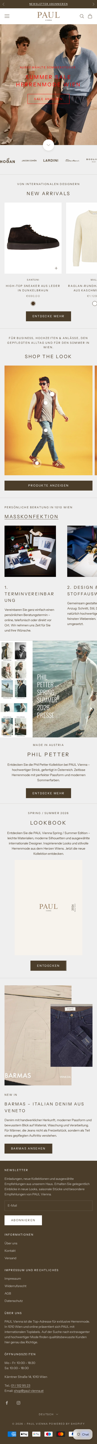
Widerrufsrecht (15, 1286)
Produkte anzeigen (48, 485)
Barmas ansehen (28, 1148)
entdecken (48, 965)
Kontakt (10, 1251)
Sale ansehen (48, 99)
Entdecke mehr (48, 316)
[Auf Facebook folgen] (7, 1403)
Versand (10, 1258)
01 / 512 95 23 (20, 1386)
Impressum (13, 1279)
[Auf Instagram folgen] (18, 1403)
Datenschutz (14, 1301)
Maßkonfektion (31, 516)
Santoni (33, 279)
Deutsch (46, 1414)
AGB (8, 1293)
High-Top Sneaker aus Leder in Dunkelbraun (33, 288)
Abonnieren (23, 1220)
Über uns (11, 1243)
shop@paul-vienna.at (29, 1391)
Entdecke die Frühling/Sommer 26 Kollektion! (48, 3)
